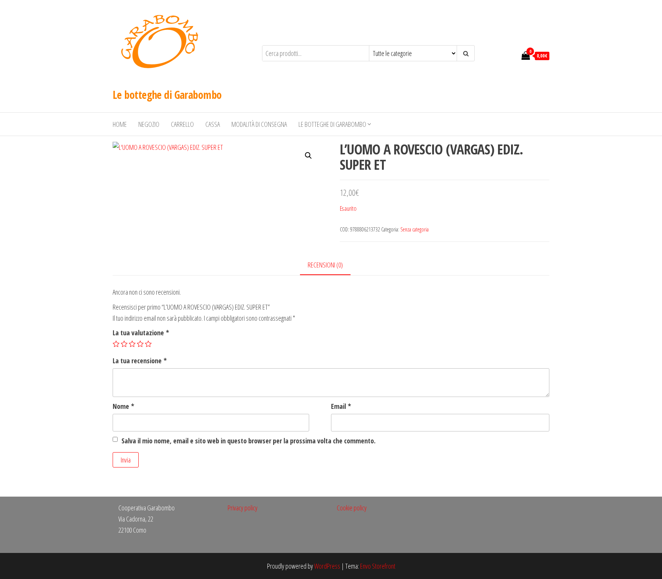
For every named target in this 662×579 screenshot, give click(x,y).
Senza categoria (414, 229)
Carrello (182, 124)
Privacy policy (242, 507)
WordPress (327, 566)
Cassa (212, 124)
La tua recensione (140, 360)
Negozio (148, 124)
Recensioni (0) (325, 264)
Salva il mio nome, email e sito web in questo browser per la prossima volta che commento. (248, 440)
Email (341, 406)
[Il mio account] (511, 55)
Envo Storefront (377, 566)
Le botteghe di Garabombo (167, 94)
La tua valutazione (141, 332)
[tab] (331, 265)
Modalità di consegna (259, 124)
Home (120, 124)
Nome (123, 406)
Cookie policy (352, 507)
